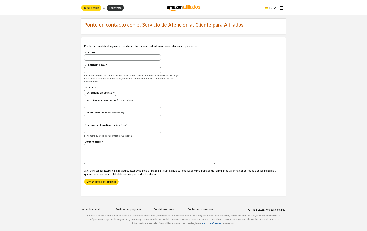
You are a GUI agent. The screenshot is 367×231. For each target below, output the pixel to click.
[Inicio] (183, 8)
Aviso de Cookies (211, 223)
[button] (270, 8)
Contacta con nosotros (200, 209)
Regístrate (115, 7)
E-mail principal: (96, 64)
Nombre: (91, 52)
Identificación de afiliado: (109, 99)
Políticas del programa (128, 209)
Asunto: (90, 87)
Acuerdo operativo (92, 209)
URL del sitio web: (104, 112)
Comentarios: (94, 141)
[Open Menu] (281, 8)
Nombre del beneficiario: (106, 124)
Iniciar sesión (91, 7)
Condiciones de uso (164, 209)
